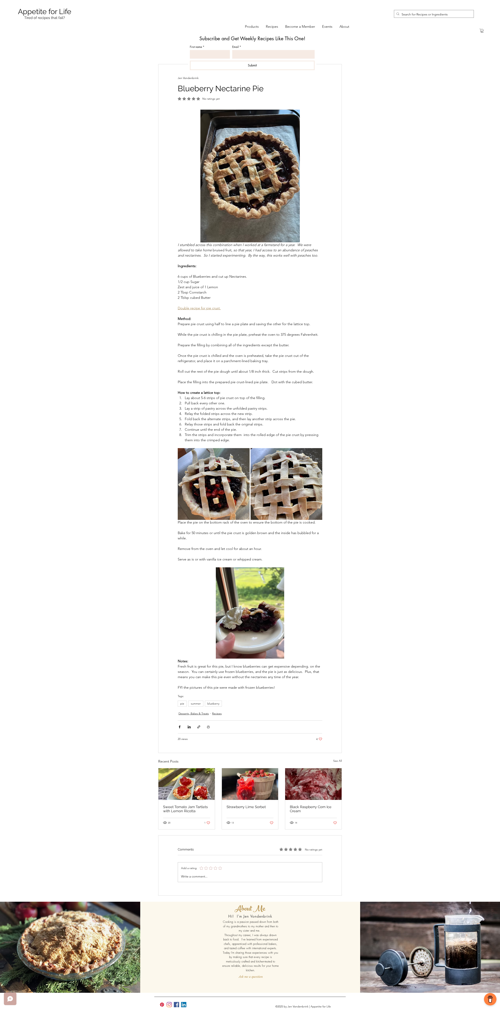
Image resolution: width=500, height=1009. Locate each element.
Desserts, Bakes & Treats (194, 713)
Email (236, 46)
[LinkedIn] (183, 1004)
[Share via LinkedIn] (189, 727)
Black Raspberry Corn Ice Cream (310, 809)
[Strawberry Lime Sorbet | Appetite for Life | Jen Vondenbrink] (250, 784)
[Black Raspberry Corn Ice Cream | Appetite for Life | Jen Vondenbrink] (313, 784)
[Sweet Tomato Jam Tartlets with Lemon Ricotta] (186, 784)
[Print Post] (208, 727)
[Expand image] (214, 484)
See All (337, 761)
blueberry (213, 703)
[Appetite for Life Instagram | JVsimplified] (169, 1004)
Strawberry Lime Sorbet (246, 807)
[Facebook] (176, 1004)
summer (196, 703)
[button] (482, 31)
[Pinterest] (162, 1004)
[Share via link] (199, 727)
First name (197, 46)
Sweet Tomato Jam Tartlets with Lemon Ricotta (185, 809)
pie (182, 703)
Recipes (217, 713)
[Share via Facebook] (179, 727)
